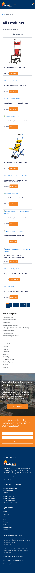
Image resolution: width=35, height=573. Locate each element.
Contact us (6, 530)
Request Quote (7, 527)
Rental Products (7, 344)
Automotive (6, 367)
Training (5, 522)
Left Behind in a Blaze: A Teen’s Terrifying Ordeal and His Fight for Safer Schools (16, 550)
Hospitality (6, 357)
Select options (14, 279)
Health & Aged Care (8, 362)
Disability (5, 349)
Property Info (7, 544)
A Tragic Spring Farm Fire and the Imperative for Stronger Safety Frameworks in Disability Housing (17, 540)
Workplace (6, 354)
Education (5, 364)
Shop (4, 517)
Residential (6, 351)
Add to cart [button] (13, 73)
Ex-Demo (5, 346)
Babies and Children (8, 359)
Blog (4, 524)
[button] (15, 4)
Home (3, 14)
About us (6, 514)
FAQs (4, 519)
